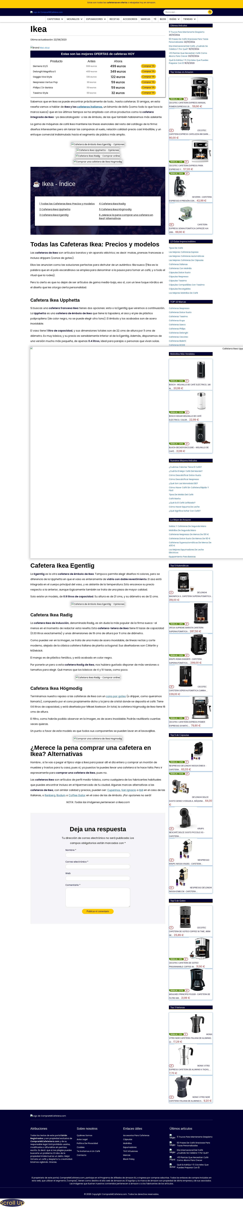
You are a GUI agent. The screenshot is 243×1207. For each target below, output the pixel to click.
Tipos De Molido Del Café (181, 494)
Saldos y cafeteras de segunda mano (187, 526)
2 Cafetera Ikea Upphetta (54, 209)
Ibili (141, 790)
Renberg (50, 795)
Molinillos (73, 19)
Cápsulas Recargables (180, 288)
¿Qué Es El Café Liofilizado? (182, 502)
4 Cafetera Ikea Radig (112, 203)
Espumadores (94, 19)
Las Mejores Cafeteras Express (183, 252)
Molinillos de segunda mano (182, 530)
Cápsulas (127, 1139)
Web (68, 873)
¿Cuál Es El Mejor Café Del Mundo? (185, 471)
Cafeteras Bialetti (177, 341)
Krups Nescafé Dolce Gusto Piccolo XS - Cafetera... (186, 832)
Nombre (70, 850)
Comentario (72, 885)
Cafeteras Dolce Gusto (180, 312)
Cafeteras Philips (177, 328)
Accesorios (130, 19)
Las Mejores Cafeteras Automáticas (186, 256)
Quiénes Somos (84, 1135)
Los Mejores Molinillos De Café (183, 293)
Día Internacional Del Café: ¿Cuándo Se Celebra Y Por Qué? (193, 1151)
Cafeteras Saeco (177, 324)
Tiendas (188, 19)
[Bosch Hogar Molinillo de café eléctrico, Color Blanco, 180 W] (201, 412)
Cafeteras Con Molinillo (180, 268)
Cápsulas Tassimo (178, 280)
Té (155, 19)
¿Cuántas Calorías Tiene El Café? (185, 467)
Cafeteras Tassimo (178, 316)
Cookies (81, 1147)
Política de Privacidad (87, 1143)
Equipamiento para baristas (182, 556)
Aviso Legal (82, 1139)
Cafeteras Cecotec (178, 336)
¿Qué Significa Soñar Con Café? (185, 510)
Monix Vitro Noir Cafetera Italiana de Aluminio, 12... (190, 1038)
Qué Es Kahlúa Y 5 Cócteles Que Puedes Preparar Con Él (193, 1166)
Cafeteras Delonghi (178, 332)
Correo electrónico (76, 861)
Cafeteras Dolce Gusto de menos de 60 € (189, 538)
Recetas (114, 19)
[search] (210, 12)
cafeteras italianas (89, 106)
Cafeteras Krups (177, 320)
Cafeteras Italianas (178, 264)
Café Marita (175, 498)
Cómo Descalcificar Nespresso (184, 479)
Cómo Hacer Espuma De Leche (184, 506)
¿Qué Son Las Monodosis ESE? (183, 483)
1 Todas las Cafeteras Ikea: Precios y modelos (67, 203)
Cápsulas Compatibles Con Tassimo (187, 284)
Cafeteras (53, 19)
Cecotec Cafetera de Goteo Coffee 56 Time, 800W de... (189, 931)
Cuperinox (113, 790)
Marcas (145, 19)
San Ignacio (128, 790)
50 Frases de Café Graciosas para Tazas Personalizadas (193, 1144)
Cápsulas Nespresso (178, 276)
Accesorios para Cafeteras (136, 1135)
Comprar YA (148, 66)
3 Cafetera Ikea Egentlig (53, 215)
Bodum (61, 795)
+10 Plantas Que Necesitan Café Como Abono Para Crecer (192, 1159)
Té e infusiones (130, 1151)
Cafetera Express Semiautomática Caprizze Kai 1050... (188, 228)
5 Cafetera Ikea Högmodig (115, 209)
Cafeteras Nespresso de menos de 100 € (189, 534)
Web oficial (45, 48)
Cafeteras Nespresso (179, 308)
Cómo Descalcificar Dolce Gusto (185, 475)
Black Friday (129, 1159)
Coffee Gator (77, 795)
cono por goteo (116, 696)
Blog (163, 19)
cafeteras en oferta (117, 2)
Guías (173, 19)
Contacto (81, 1155)
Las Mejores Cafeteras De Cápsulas (186, 260)
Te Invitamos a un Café (88, 1151)
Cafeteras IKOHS (177, 345)
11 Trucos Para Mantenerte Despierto (186, 32)
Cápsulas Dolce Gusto (180, 272)
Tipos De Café (176, 248)
